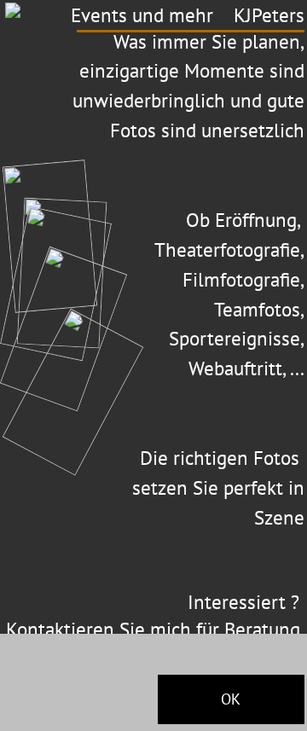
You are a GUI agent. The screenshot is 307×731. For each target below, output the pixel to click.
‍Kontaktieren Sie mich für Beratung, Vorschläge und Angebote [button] (155, 641)
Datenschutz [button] (100, 716)
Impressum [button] (31, 716)
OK (230, 699)
